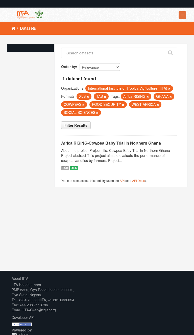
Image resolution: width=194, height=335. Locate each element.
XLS (74, 168)
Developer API (23, 317)
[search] (170, 51)
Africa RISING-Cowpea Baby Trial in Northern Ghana (111, 143)
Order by (68, 66)
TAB (65, 168)
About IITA (20, 278)
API (122, 180)
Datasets (28, 28)
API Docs (138, 180)
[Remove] (169, 88)
